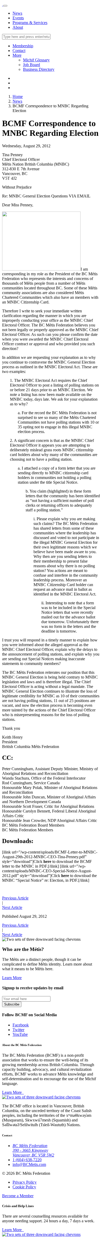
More (17, 55)
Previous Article (15, 898)
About (18, 27)
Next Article (12, 907)
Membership (23, 46)
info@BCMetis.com (29, 1164)
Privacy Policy (25, 1182)
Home (18, 96)
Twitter (18, 1029)
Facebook (21, 1025)
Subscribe (11, 1004)
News (17, 13)
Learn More (12, 977)
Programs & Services (30, 22)
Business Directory (38, 69)
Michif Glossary (36, 60)
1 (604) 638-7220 (27, 1160)
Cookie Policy (24, 1187)
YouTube (20, 1034)
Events (18, 18)
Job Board (31, 64)
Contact (19, 50)
